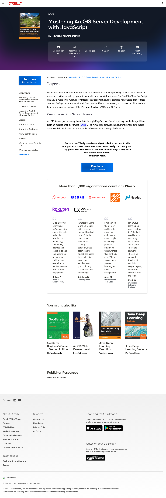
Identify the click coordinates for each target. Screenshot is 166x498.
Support (38, 413)
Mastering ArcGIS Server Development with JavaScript (95, 77)
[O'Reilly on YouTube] (19, 400)
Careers (6, 423)
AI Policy (37, 431)
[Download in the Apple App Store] (94, 430)
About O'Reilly (11, 413)
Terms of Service (9, 491)
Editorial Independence (41, 491)
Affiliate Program (11, 439)
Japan (6, 465)
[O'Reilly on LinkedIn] (14, 400)
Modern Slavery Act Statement (65, 491)
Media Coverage (11, 431)
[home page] (15, 3)
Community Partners (12, 435)
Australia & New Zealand (14, 461)
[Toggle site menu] (3, 3)
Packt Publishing (137, 52)
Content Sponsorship (13, 447)
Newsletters (38, 423)
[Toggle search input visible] (163, 3)
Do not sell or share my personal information (21, 483)
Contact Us (38, 419)
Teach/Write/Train (11, 419)
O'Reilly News (9, 427)
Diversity (7, 443)
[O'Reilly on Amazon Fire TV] (95, 460)
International (10, 455)
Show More (24, 155)
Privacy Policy (39, 427)
